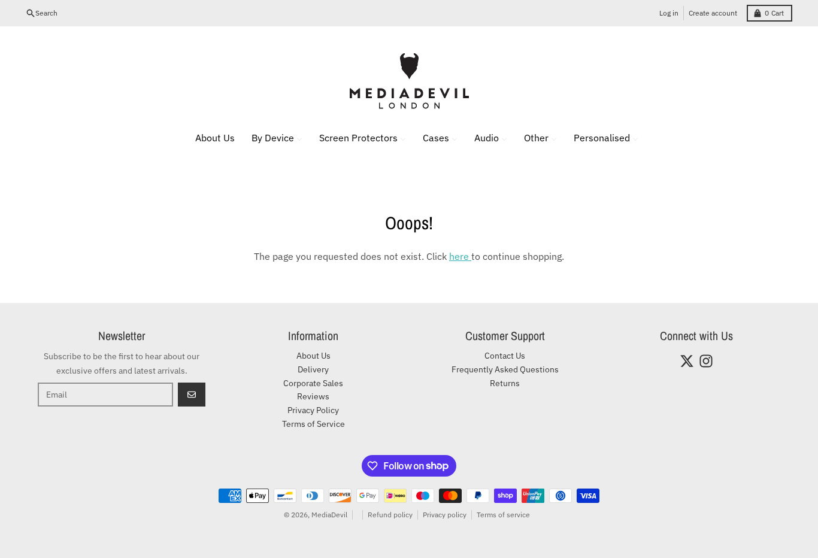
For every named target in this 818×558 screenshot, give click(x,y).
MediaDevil (329, 514)
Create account (713, 12)
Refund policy (390, 514)
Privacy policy (444, 514)
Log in (668, 12)
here (460, 256)
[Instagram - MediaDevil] (706, 361)
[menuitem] (207, 138)
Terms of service (503, 514)
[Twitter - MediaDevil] (687, 361)
